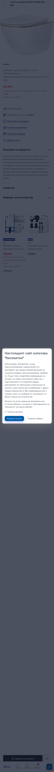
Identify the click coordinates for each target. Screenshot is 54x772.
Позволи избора (35, 418)
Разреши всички (14, 418)
